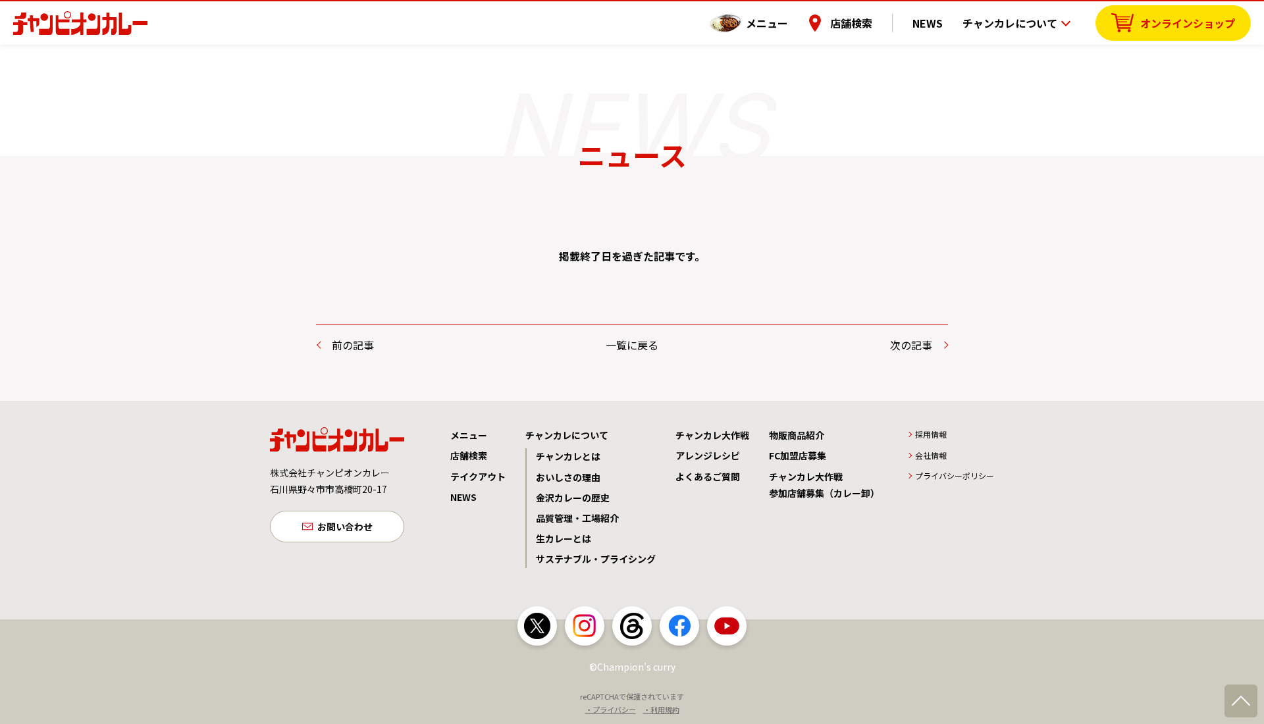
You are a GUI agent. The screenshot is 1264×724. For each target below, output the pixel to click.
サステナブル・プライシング (596, 558)
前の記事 (353, 345)
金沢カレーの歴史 (573, 497)
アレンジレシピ (707, 455)
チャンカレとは (568, 456)
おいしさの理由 (568, 477)
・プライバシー (610, 709)
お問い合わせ (345, 526)
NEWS (927, 23)
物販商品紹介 (796, 435)
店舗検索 (851, 23)
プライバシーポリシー (954, 475)
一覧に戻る (632, 345)
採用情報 (931, 434)
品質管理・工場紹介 (577, 518)
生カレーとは (563, 538)
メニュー (767, 23)
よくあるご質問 (707, 476)
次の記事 (911, 345)
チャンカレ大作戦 (712, 435)
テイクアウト (478, 476)
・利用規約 (661, 709)
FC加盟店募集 (797, 455)
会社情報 (931, 455)
